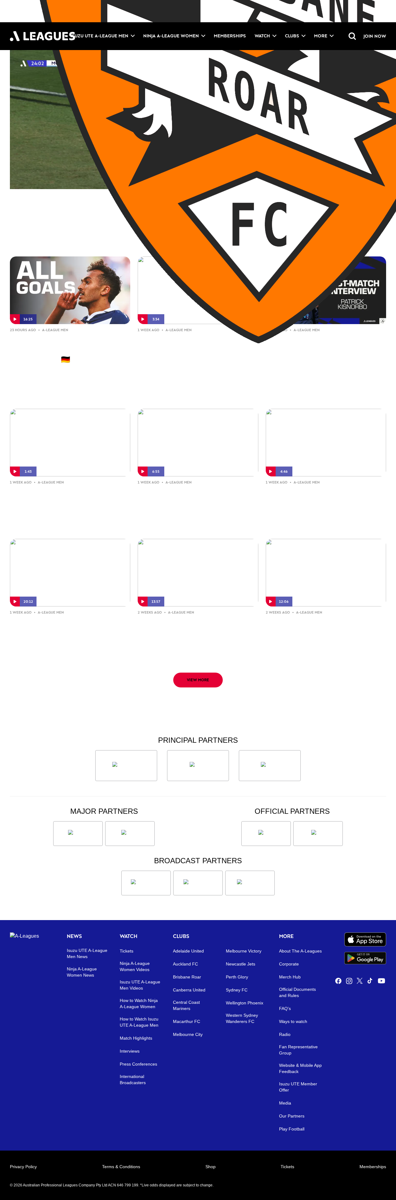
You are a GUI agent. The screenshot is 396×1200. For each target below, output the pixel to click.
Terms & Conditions (121, 1166)
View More (198, 680)
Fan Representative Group (298, 1049)
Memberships (230, 35)
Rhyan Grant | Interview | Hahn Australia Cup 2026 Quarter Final (69, 496)
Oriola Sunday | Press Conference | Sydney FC (325, 496)
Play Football (291, 1128)
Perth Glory (237, 976)
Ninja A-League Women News (82, 972)
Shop (210, 1166)
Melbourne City (188, 1034)
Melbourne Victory (243, 951)
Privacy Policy (23, 1166)
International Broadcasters (133, 1079)
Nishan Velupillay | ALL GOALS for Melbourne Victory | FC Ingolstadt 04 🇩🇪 (64, 349)
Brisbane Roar (187, 976)
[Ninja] (198, 765)
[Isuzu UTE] (126, 765)
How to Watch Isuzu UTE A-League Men (139, 1022)
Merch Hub (290, 976)
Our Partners (291, 1115)
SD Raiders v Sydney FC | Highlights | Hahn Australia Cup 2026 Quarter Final (195, 349)
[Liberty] (78, 834)
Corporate (289, 963)
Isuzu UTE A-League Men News (87, 953)
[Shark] (269, 765)
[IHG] (318, 834)
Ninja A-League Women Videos (135, 966)
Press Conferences (138, 1064)
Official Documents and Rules (297, 992)
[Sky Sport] (250, 883)
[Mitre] (266, 834)
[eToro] (129, 834)
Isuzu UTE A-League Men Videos (140, 985)
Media (285, 1103)
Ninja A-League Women (171, 35)
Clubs (292, 35)
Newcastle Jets (240, 963)
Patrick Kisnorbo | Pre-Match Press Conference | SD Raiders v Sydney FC (194, 501)
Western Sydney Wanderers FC (242, 1018)
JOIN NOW (375, 36)
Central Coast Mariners (186, 1005)
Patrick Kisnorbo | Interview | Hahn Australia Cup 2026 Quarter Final (326, 349)
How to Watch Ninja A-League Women (139, 1003)
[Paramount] (198, 883)
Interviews (130, 1051)
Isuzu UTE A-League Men (99, 35)
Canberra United (189, 989)
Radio (285, 1034)
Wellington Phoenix (244, 1002)
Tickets (126, 951)
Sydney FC (237, 989)
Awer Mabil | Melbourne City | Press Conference (189, 626)
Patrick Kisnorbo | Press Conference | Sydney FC (308, 626)
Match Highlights (136, 1038)
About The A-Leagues (300, 951)
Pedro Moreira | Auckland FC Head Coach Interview (60, 626)
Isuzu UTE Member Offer (298, 1086)
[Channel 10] (146, 883)
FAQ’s (285, 1008)
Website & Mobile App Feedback (300, 1068)
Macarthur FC (186, 1021)
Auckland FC (185, 963)
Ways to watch (293, 1021)
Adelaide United (188, 951)
